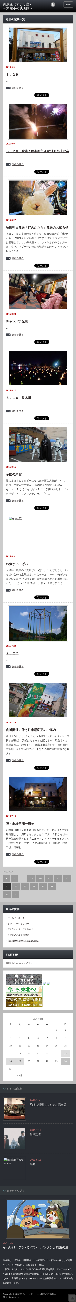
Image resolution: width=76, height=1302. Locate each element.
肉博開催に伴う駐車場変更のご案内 (31, 730)
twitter (58, 4)
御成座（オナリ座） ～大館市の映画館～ (35, 1294)
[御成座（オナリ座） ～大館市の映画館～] (18, 6)
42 (58, 878)
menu (68, 4)
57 (7, 894)
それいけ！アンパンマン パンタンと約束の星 (35, 1247)
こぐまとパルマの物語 (18, 935)
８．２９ (12, 74)
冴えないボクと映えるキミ (20, 929)
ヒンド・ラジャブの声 (18, 923)
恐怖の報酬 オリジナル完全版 (48, 1104)
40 (40, 878)
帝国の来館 (14, 474)
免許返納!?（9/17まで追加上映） (23, 940)
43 (67, 878)
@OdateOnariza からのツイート (21, 963)
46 (25, 886)
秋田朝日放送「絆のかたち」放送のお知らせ (37, 227)
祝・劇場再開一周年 (20, 823)
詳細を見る (18, 88)
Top (72, 1298)
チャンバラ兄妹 (17, 321)
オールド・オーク (16, 918)
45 (16, 886)
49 (52, 886)
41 (49, 878)
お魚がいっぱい (17, 564)
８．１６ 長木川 (18, 397)
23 (65, 1053)
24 (10, 1061)
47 (34, 886)
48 (43, 886)
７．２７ (12, 653)
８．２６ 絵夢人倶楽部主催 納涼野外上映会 (37, 151)
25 (20, 1061)
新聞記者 (35, 1134)
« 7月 (19, 1075)
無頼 (32, 1164)
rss (53, 4)
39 (31, 878)
